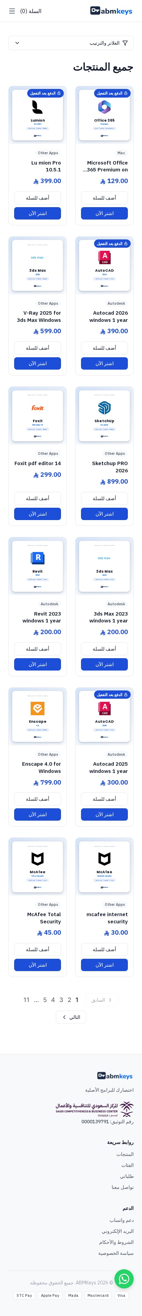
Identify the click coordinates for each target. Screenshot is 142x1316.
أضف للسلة (104, 198)
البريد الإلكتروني (118, 1231)
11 (26, 999)
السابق (98, 1000)
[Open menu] (12, 11)
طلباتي (127, 1176)
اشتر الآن (104, 213)
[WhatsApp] (124, 1279)
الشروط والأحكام (116, 1242)
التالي (74, 1017)
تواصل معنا (123, 1187)
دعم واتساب (122, 1220)
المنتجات (125, 1154)
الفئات (127, 1165)
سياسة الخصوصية (116, 1253)
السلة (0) (30, 11)
